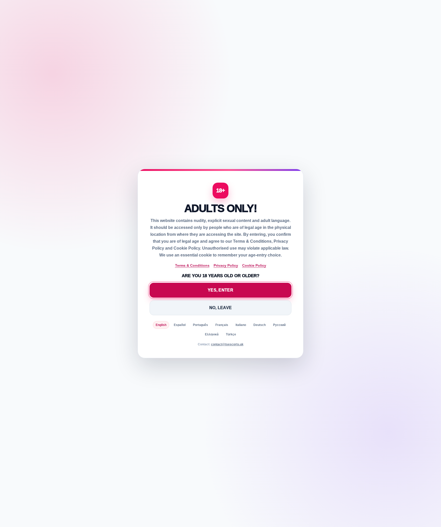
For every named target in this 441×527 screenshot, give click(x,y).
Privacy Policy (226, 265)
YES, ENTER (220, 290)
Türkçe (231, 334)
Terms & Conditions (192, 265)
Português (200, 325)
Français (221, 325)
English (161, 325)
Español (180, 325)
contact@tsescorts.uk (227, 344)
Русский (279, 325)
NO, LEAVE (220, 308)
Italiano (241, 325)
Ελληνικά (211, 334)
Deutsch (259, 325)
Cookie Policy (254, 265)
